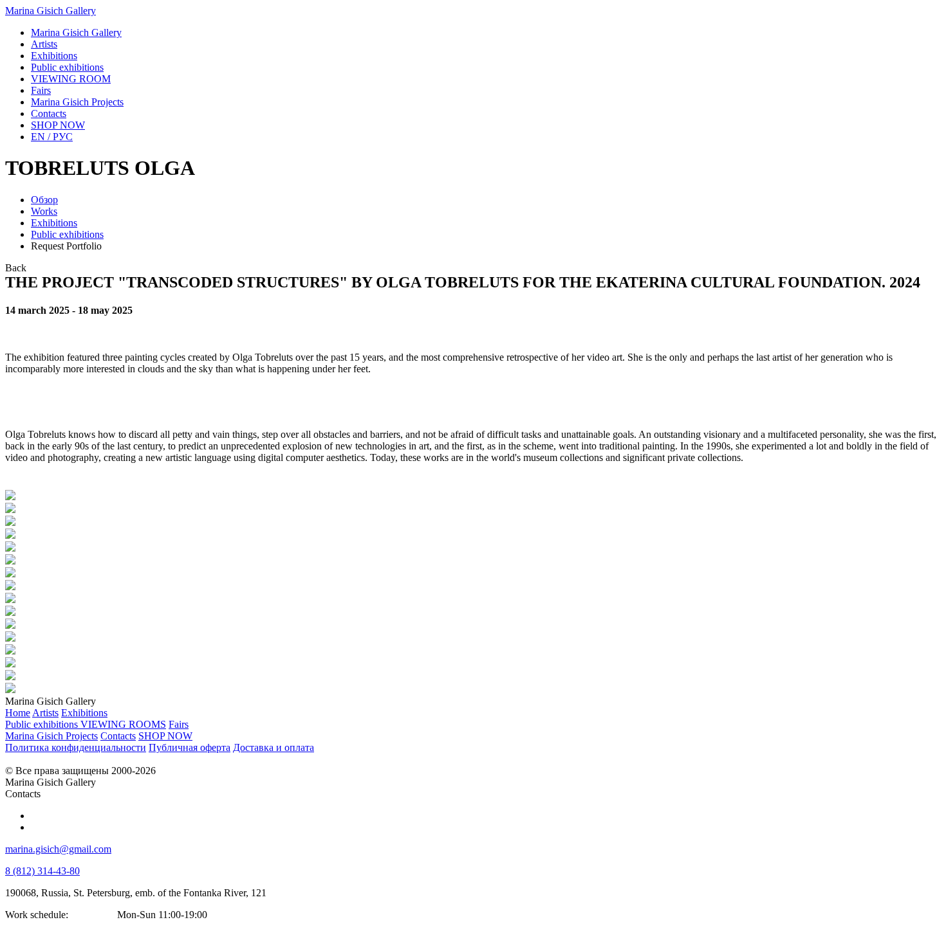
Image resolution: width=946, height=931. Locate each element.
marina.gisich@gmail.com (58, 849)
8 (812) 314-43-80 (42, 870)
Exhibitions (54, 222)
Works (44, 211)
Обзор (44, 199)
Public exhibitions (67, 234)
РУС (52, 136)
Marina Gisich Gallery (50, 10)
